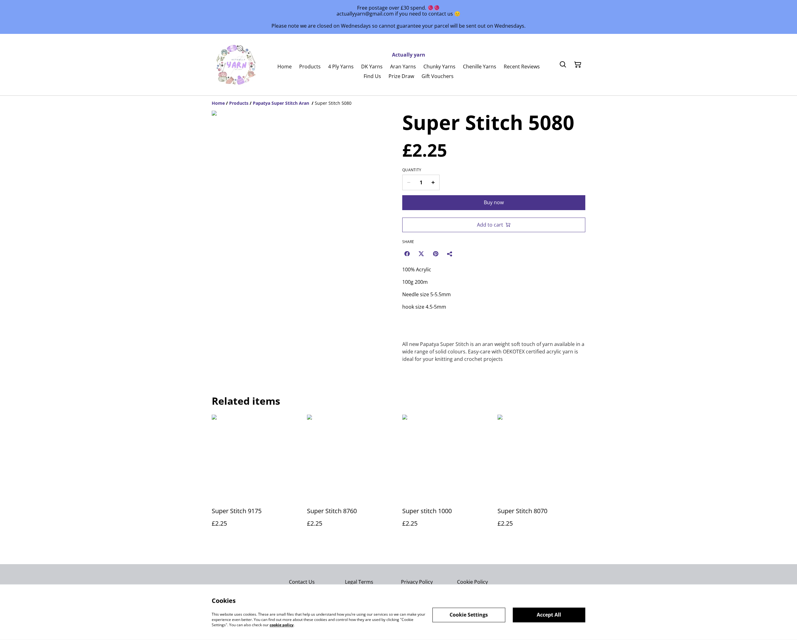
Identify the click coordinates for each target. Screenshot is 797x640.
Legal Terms (359, 581)
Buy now (494, 202)
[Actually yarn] (237, 64)
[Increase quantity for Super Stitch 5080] (433, 182)
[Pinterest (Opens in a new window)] (435, 253)
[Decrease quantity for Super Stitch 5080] (408, 182)
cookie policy (282, 624)
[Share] (450, 253)
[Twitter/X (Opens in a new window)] (421, 253)
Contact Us (302, 581)
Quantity (411, 170)
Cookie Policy (472, 581)
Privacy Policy (417, 581)
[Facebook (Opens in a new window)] (407, 253)
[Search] (562, 64)
